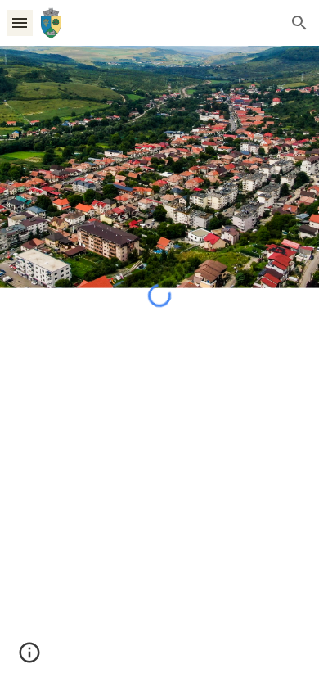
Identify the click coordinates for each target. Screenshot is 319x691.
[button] (19, 22)
